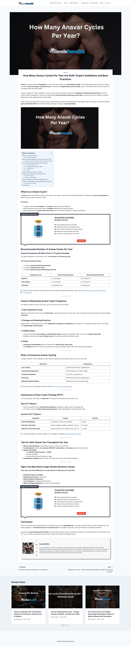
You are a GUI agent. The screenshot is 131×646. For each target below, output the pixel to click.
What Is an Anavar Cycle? (30, 155)
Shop (101, 3)
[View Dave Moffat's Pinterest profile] (36, 548)
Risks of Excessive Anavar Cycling (32, 172)
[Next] (117, 605)
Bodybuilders (95, 3)
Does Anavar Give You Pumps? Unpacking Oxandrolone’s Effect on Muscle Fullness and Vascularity (101, 614)
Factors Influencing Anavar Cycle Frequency (35, 163)
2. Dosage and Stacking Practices (34, 166)
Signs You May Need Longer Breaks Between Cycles (37, 181)
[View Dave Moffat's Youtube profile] (36, 544)
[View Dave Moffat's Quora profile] (36, 555)
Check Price (81, 240)
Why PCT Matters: (29, 175)
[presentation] (28, 597)
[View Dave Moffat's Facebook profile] (36, 541)
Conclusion (26, 185)
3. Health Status (30, 168)
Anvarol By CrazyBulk (30, 157)
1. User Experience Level (31, 164)
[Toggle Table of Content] (50, 153)
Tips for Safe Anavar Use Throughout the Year (36, 179)
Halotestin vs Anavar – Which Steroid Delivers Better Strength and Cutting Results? (90, 569)
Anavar (65, 72)
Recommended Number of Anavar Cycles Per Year (37, 159)
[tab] (62, 625)
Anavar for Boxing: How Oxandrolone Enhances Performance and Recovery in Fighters (28, 614)
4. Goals (28, 170)
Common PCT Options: (31, 177)
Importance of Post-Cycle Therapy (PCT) (34, 174)
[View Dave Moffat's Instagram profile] (36, 552)
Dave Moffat (44, 544)
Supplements (85, 3)
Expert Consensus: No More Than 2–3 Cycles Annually (38, 161)
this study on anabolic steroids (63, 386)
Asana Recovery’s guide (73, 434)
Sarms (66, 3)
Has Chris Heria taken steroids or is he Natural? (32, 568)
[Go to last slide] (14, 605)
